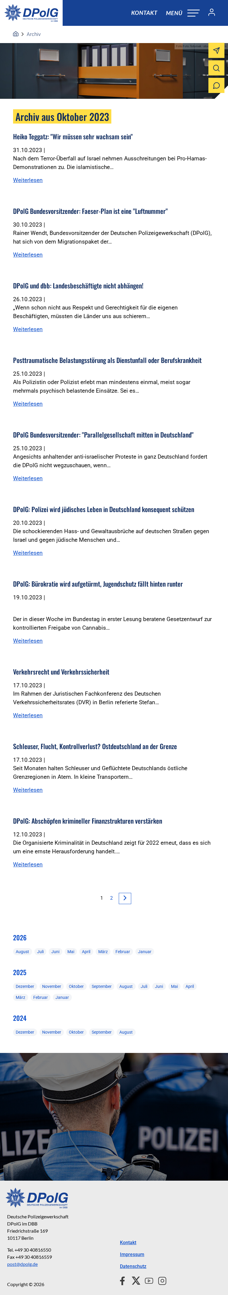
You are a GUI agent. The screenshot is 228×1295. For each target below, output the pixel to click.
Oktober (76, 986)
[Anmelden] (209, 13)
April (86, 951)
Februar (122, 951)
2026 (19, 937)
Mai (70, 951)
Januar (144, 951)
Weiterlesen (28, 180)
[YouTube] (146, 1280)
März (103, 951)
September (102, 986)
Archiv (34, 34)
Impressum (132, 1254)
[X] (133, 1280)
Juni (55, 951)
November (51, 986)
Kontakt (144, 12)
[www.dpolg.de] (15, 34)
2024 (19, 1018)
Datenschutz (133, 1266)
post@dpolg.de (22, 1264)
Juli (40, 951)
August (22, 951)
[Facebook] (123, 1280)
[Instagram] (160, 1280)
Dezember (25, 986)
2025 (19, 972)
